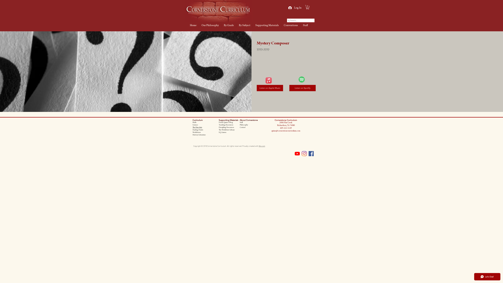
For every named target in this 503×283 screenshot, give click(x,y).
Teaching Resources (226, 125)
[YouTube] (297, 153)
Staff (241, 123)
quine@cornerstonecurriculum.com (285, 131)
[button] (228, 26)
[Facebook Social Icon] (311, 153)
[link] (307, 7)
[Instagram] (304, 153)
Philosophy (244, 125)
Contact (242, 128)
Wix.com (262, 146)
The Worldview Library (227, 130)
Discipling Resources (226, 128)
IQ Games (222, 133)
